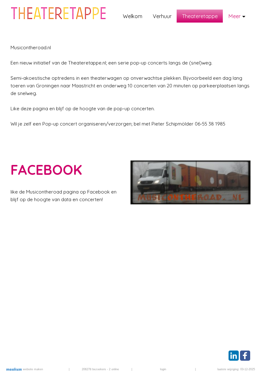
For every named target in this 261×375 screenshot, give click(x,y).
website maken (32, 369)
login (163, 369)
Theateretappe (200, 16)
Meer (234, 16)
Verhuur (162, 16)
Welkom (132, 16)
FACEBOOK (46, 169)
